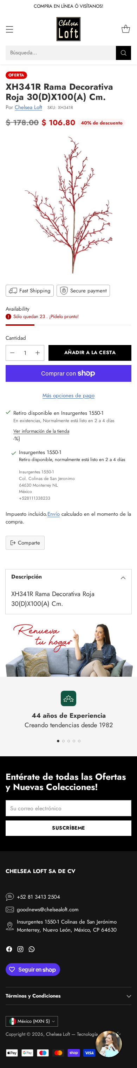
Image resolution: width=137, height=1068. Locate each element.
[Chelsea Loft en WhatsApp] (31, 950)
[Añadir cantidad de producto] (37, 352)
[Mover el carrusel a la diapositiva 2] (63, 741)
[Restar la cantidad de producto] (12, 352)
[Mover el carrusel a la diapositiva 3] (68, 741)
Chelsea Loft (28, 107)
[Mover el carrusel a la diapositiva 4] (74, 741)
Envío (53, 514)
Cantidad (16, 338)
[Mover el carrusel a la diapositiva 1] (58, 741)
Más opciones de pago (68, 395)
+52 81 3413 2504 (38, 897)
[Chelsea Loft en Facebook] (9, 950)
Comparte (29, 543)
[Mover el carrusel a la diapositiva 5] (79, 741)
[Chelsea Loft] (68, 29)
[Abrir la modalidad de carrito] (125, 29)
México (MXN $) (34, 1021)
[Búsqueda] (123, 53)
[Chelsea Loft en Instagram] (20, 950)
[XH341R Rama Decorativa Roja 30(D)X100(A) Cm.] (68, 205)
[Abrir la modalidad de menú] (9, 29)
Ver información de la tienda (41, 431)
